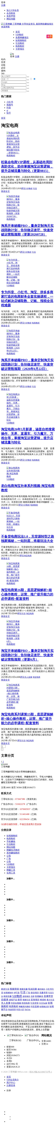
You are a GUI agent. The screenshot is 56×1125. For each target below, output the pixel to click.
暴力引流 (50, 1000)
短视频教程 (20, 40)
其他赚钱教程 (13, 853)
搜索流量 (24, 989)
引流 (35, 189)
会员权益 (11, 13)
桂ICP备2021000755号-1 (40, 1072)
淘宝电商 (28, 556)
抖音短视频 (16, 1003)
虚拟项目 (26, 996)
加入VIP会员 (13, 10)
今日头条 (43, 1003)
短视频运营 (44, 1006)
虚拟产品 (13, 1000)
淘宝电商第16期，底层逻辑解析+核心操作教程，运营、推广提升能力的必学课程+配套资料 (27, 594)
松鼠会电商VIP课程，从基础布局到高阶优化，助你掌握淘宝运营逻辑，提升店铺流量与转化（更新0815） (27, 166)
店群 (33, 996)
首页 (17, 32)
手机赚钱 (11, 841)
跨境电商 (26, 1003)
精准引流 (5, 989)
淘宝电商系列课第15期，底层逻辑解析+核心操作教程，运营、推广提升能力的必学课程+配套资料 (27, 719)
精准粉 (43, 1000)
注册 (3, 5)
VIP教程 (19, 35)
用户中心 (11, 1082)
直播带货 (48, 996)
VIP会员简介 (13, 1080)
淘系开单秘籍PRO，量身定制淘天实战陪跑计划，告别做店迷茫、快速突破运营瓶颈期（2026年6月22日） (27, 364)
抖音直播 (35, 1006)
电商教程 (19, 46)
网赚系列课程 (24, 1007)
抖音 (9, 107)
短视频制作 (8, 993)
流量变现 (43, 993)
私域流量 (32, 989)
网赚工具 (11, 870)
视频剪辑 (14, 989)
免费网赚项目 (22, 37)
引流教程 (19, 43)
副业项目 (35, 993)
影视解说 (39, 996)
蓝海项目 (35, 999)
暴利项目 (41, 989)
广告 (9, 858)
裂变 (20, 999)
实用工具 (11, 873)
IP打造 (17, 993)
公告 (9, 856)
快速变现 (12, 1009)
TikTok (27, 1009)
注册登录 (11, 1085)
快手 (9, 113)
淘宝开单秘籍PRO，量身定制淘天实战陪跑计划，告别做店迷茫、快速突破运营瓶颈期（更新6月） (27, 655)
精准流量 (8, 996)
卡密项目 (19, 49)
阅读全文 (5, 191)
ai (7, 110)
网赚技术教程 (13, 850)
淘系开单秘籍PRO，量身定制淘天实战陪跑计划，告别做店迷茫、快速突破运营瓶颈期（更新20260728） (27, 230)
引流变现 (34, 1003)
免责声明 (11, 16)
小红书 (10, 102)
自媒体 (4, 999)
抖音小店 (20, 1009)
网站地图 (11, 19)
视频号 (10, 105)
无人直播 (28, 677)
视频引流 (26, 1000)
